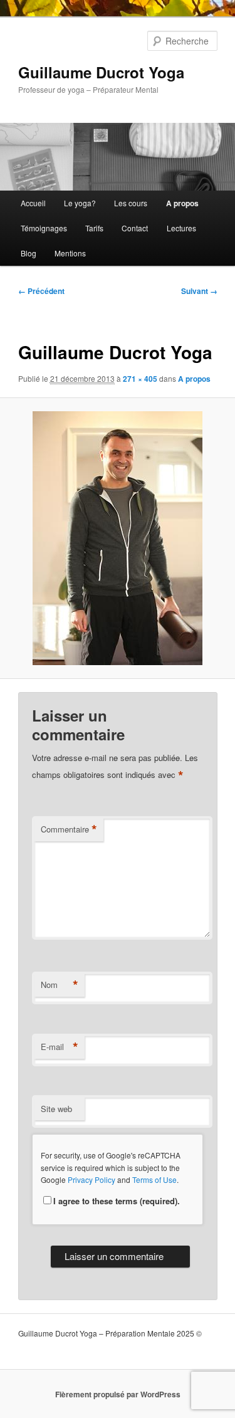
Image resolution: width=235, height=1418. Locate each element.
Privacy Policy (91, 1179)
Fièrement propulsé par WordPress (117, 1394)
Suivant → (199, 291)
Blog (28, 253)
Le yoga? (80, 202)
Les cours (130, 202)
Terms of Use (154, 1179)
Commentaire (69, 829)
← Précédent (41, 291)
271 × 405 (140, 378)
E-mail (59, 1047)
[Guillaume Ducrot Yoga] (117, 538)
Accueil (33, 202)
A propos (182, 203)
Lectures (181, 228)
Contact (135, 228)
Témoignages (44, 228)
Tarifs (94, 228)
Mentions (70, 253)
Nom (59, 985)
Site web (56, 1109)
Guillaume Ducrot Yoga (101, 72)
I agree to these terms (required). (116, 1201)
